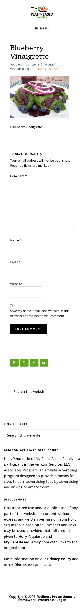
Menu (45, 28)
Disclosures (24, 564)
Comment (18, 176)
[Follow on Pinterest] (14, 363)
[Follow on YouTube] (44, 363)
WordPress (46, 600)
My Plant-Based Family (42, 11)
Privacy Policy (59, 558)
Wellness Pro (47, 596)
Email (15, 262)
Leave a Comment (46, 69)
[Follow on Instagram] (24, 363)
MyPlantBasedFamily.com (26, 542)
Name (15, 240)
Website (16, 284)
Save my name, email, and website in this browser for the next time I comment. (39, 313)
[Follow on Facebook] (34, 363)
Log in (61, 600)
